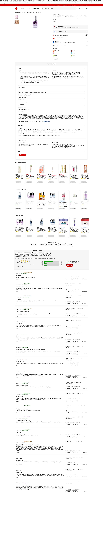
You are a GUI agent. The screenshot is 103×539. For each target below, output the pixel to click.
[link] (56, 17)
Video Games (12, 1)
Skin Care (23, 12)
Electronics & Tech (6, 1)
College (14, 0)
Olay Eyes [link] (56, 244)
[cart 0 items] (87, 8)
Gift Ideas (31, 1)
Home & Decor (35, 0)
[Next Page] (88, 174)
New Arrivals (58, 1)
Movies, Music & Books (19, 1)
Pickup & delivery (35, 8)
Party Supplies (27, 1)
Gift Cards (35, 1)
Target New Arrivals (3, 0)
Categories (22, 8)
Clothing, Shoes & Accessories (26, 0)
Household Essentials (60, 0)
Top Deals (72, 1)
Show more (55, 59)
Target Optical (47, 1)
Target (16, 12)
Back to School (10, 0)
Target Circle (12, 3)
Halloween (18, 0)
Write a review (69, 265)
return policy (57, 147)
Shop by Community (41, 1)
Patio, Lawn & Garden (48, 0)
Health (84, 0)
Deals (51, 1)
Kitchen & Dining (41, 0)
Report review (84, 278)
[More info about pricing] (77, 19)
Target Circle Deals (77, 1)
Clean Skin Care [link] (69, 244)
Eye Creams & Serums (37, 12)
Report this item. (47, 121)
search (76, 8)
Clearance (54, 1)
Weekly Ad (83, 1)
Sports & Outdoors (77, 0)
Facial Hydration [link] (42, 244)
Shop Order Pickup (88, 1)
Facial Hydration (29, 12)
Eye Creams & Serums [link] (34, 244)
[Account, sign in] (81, 8)
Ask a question (22, 154)
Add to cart (55, 24)
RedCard (8, 3)
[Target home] (16, 8)
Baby (65, 0)
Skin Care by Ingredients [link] (49, 244)
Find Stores (17, 3)
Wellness (87, 0)
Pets (82, 0)
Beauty (67, 0)
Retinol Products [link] (62, 244)
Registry (4, 3)
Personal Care (71, 0)
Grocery (54, 0)
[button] (56, 17)
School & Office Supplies (93, 0)
